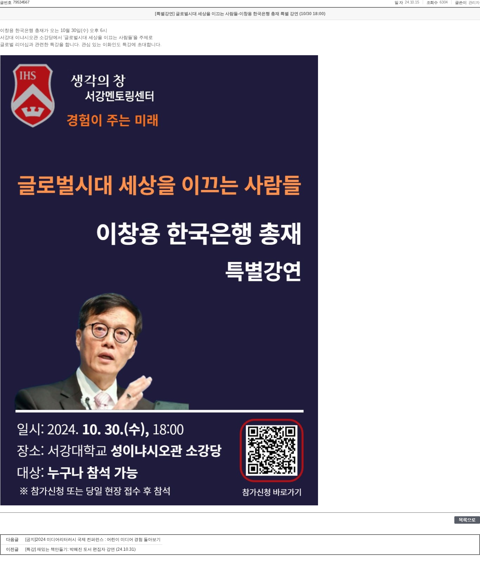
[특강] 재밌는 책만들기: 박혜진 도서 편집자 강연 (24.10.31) (80, 549)
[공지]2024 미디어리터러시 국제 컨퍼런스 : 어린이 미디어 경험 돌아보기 (93, 539)
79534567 (21, 2)
